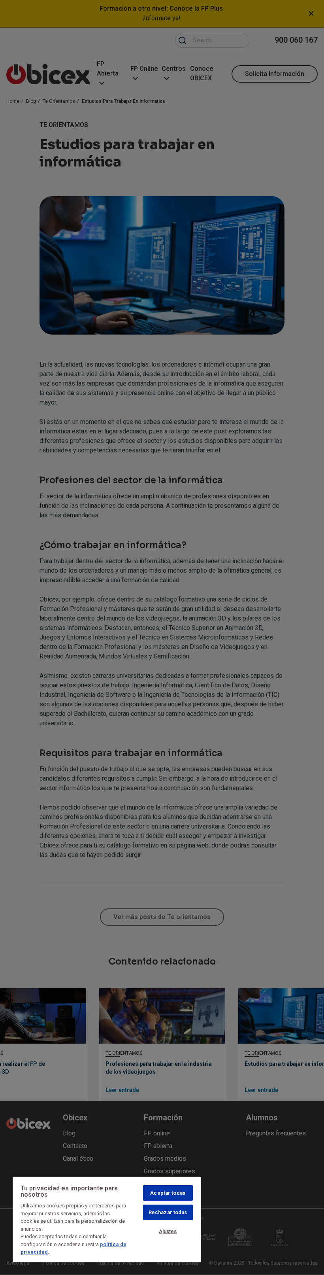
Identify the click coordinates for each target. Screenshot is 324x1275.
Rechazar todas (168, 1212)
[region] (107, 1219)
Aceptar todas (167, 1193)
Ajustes (168, 1231)
